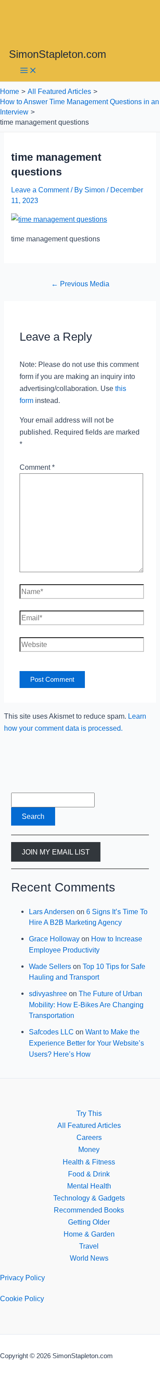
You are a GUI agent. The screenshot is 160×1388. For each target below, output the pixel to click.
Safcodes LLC (51, 1032)
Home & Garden (89, 1234)
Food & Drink (89, 1174)
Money (89, 1149)
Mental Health (89, 1186)
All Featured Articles (89, 1125)
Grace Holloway (54, 939)
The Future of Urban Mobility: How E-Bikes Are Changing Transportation (86, 1004)
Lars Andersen (52, 912)
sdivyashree (48, 993)
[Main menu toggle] (28, 71)
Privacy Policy (22, 1278)
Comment (37, 467)
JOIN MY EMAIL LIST (56, 852)
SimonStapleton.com (57, 54)
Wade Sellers (50, 966)
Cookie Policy (22, 1298)
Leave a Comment (40, 190)
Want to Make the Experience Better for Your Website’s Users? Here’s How (86, 1043)
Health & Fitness (89, 1162)
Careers (89, 1137)
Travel (89, 1246)
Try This (89, 1113)
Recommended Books (89, 1210)
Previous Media (80, 284)
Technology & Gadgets (89, 1198)
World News (89, 1258)
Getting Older (89, 1222)
